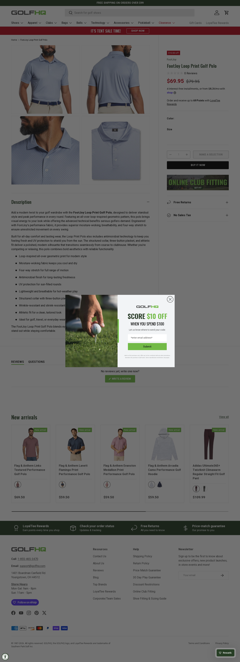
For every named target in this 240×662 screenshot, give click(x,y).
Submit (147, 346)
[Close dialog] (170, 299)
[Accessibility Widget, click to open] (5, 656)
